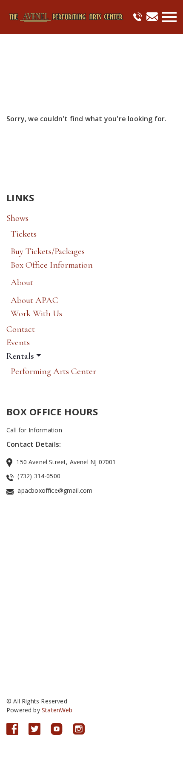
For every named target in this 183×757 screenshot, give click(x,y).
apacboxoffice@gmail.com (54, 490)
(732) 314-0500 (38, 476)
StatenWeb (57, 710)
